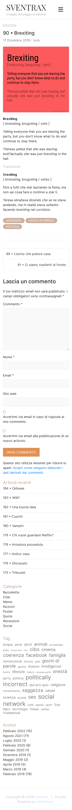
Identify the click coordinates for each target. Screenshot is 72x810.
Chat (6, 597)
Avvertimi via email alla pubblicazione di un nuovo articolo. (36, 438)
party (7, 678)
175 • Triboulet (14, 573)
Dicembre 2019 (14, 755)
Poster (8, 611)
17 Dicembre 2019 (16, 40)
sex (32, 697)
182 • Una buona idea (19, 507)
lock (36, 40)
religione (58, 685)
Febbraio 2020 (14, 745)
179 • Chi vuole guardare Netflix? (28, 535)
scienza (9, 697)
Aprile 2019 (11, 764)
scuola (22, 697)
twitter (45, 709)
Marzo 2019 (12, 769)
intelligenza (51, 666)
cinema (48, 649)
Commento (12, 304)
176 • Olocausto (15, 563)
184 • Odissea (13, 488)
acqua (8, 644)
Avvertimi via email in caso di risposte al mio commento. (33, 419)
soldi (30, 704)
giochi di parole (41, 220)
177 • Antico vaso (16, 554)
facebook (36, 655)
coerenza (14, 220)
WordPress (45, 802)
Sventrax (26, 7)
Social (7, 626)
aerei (18, 644)
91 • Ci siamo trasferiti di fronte (42, 265)
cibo (34, 649)
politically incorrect (27, 680)
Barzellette (11, 592)
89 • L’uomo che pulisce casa (28, 254)
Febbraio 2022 (14, 731)
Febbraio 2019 (14, 774)
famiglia (57, 655)
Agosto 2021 (12, 736)
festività (28, 661)
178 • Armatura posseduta (23, 544)
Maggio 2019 (13, 760)
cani (26, 650)
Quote (7, 616)
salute (50, 690)
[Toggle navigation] (61, 10)
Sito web (9, 394)
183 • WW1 (11, 498)
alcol (28, 644)
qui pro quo (39, 685)
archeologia (56, 644)
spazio (39, 704)
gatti (37, 661)
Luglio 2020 (12, 740)
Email (8, 375)
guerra (22, 666)
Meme (7, 602)
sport (49, 704)
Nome (9, 357)
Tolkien (34, 709)
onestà (60, 671)
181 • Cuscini (13, 516)
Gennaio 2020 (13, 750)
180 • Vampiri (13, 526)
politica (12, 226)
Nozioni (9, 25)
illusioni (33, 666)
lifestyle (18, 672)
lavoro (6, 672)
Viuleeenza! (11, 713)
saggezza (32, 690)
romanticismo (11, 690)
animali (40, 644)
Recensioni (11, 621)
